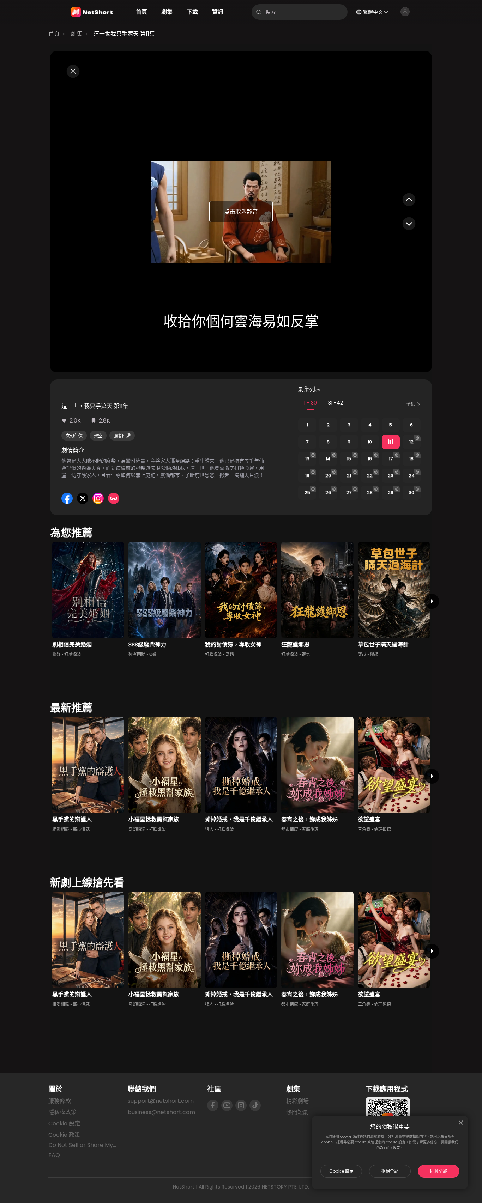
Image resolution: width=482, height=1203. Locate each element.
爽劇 (153, 654)
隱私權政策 (62, 1112)
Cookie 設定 (341, 1171)
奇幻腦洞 (136, 829)
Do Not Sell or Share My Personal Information (82, 1145)
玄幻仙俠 (74, 436)
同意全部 (438, 1171)
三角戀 (364, 829)
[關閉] (461, 1123)
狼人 (209, 829)
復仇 (306, 654)
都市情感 (81, 829)
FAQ (54, 1155)
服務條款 (59, 1101)
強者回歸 (122, 436)
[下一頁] (431, 601)
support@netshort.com (161, 1101)
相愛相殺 (60, 829)
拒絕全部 (389, 1171)
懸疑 (56, 654)
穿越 (362, 654)
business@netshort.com (161, 1112)
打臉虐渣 (72, 654)
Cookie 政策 (390, 1147)
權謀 (374, 654)
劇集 (76, 34)
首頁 (54, 34)
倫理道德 (382, 829)
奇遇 (229, 654)
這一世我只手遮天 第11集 (124, 34)
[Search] (258, 12)
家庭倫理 (310, 829)
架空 (98, 436)
